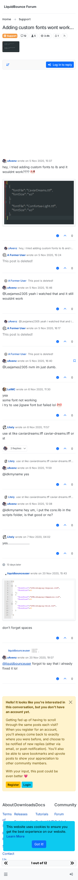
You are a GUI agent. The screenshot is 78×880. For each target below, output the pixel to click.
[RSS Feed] (64, 36)
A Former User (16, 255)
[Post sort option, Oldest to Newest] (7, 64)
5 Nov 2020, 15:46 (40, 287)
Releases (20, 814)
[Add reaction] (57, 236)
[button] (6, 874)
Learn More (15, 836)
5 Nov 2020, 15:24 (49, 255)
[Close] (70, 702)
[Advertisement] (39, 113)
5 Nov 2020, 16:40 (40, 360)
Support (11, 35)
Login (27, 784)
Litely (10, 427)
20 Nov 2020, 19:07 (41, 657)
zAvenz (12, 160)
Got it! (39, 844)
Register (13, 784)
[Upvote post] (65, 236)
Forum (59, 814)
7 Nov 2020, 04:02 (38, 536)
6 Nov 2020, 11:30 (39, 389)
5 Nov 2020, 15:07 (40, 160)
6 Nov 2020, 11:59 (40, 467)
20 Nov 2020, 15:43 (54, 573)
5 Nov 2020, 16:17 (49, 328)
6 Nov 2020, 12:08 (40, 503)
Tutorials (41, 814)
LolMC (11, 389)
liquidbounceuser (18, 573)
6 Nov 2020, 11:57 (38, 427)
